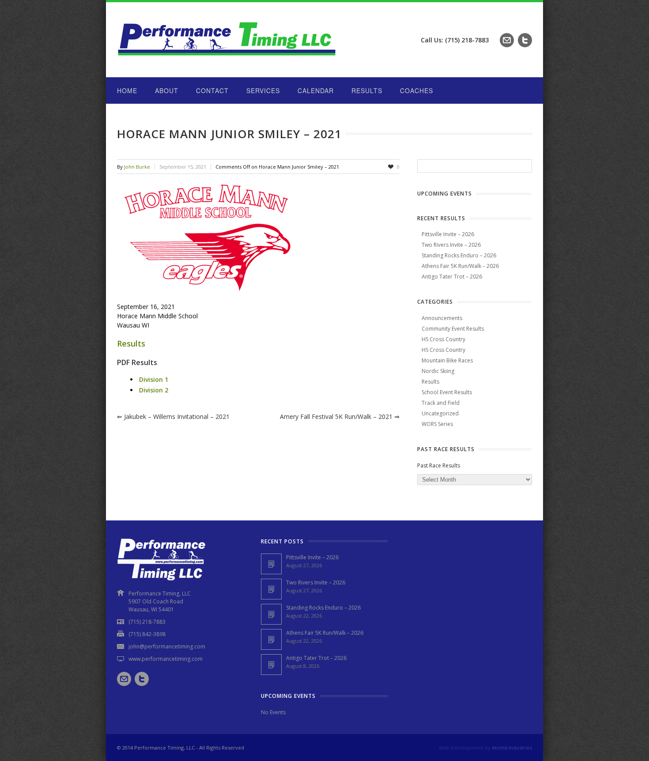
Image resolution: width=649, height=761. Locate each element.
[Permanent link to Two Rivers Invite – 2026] (271, 589)
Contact (212, 90)
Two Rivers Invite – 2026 (451, 245)
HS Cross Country (443, 339)
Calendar (316, 90)
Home (127, 90)
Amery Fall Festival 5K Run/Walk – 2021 (340, 416)
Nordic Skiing (438, 371)
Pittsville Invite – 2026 (448, 234)
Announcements (442, 318)
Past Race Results (438, 465)
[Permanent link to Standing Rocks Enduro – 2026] (271, 614)
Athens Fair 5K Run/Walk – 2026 (460, 266)
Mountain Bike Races (447, 360)
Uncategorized (440, 413)
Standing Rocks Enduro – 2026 (459, 255)
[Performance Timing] (227, 59)
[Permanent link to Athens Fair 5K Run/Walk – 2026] (271, 639)
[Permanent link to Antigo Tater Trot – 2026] (271, 664)
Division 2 (153, 390)
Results (366, 90)
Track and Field (441, 403)
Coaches (416, 90)
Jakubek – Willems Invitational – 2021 (173, 416)
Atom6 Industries (512, 747)
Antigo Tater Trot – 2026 (452, 276)
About (166, 90)
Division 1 (153, 379)
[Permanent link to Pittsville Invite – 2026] (271, 564)
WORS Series (437, 424)
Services (263, 90)
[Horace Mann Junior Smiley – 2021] (258, 238)
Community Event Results (453, 328)
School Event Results (447, 392)
